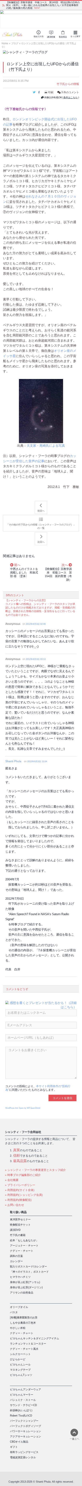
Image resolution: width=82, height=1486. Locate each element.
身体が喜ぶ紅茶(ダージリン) (26, 1287)
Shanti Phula (13, 761)
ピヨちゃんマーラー (21, 1394)
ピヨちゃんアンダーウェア (25, 1389)
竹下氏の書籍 (17, 1235)
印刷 (50, 92)
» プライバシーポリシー (20, 1185)
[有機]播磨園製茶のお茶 (23, 1317)
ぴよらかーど (17, 1359)
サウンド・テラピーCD (23, 1405)
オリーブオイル (19, 1307)
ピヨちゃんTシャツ (21, 1374)
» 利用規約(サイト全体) (19, 1190)
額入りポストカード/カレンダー (28, 1266)
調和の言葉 (16, 1256)
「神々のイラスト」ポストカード (29, 1271)
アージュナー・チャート (24, 1245)
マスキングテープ (20, 1369)
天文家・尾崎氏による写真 (46, 445)
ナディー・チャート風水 (24, 1348)
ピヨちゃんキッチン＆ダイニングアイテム (34, 1338)
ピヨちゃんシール (20, 1364)
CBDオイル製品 (19, 1441)
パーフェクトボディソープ (25, 1426)
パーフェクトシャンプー (24, 1420)
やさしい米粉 (17, 1327)
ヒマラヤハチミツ (20, 1276)
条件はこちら (70, 97)
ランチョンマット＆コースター (28, 1343)
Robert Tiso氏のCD (21, 1415)
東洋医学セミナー (20, 1219)
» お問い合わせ (14, 1204)
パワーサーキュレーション (25, 1431)
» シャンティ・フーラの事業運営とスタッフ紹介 (35, 1170)
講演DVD (15, 1229)
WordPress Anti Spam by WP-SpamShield (22, 1108)
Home (5, 43)
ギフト (14, 1446)
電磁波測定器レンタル (23, 1457)
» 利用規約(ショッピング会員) (24, 1194)
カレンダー (16, 1261)
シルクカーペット (20, 1354)
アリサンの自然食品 (21, 1292)
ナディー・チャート (21, 1250)
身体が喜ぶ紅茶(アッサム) (25, 1282)
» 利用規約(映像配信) (18, 1199)
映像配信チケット (20, 1224)
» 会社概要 (12, 1180)
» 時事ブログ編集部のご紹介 (23, 1175)
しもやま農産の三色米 (23, 1322)
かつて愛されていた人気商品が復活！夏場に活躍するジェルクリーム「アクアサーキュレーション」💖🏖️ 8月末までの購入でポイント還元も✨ (42, 5)
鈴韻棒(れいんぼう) (21, 1410)
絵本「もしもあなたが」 (24, 1240)
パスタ (14, 1312)
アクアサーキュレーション (25, 1436)
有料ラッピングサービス (24, 1452)
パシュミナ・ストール (23, 1399)
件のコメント (70, 92)
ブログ (14, 43)
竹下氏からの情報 (68, 84)
